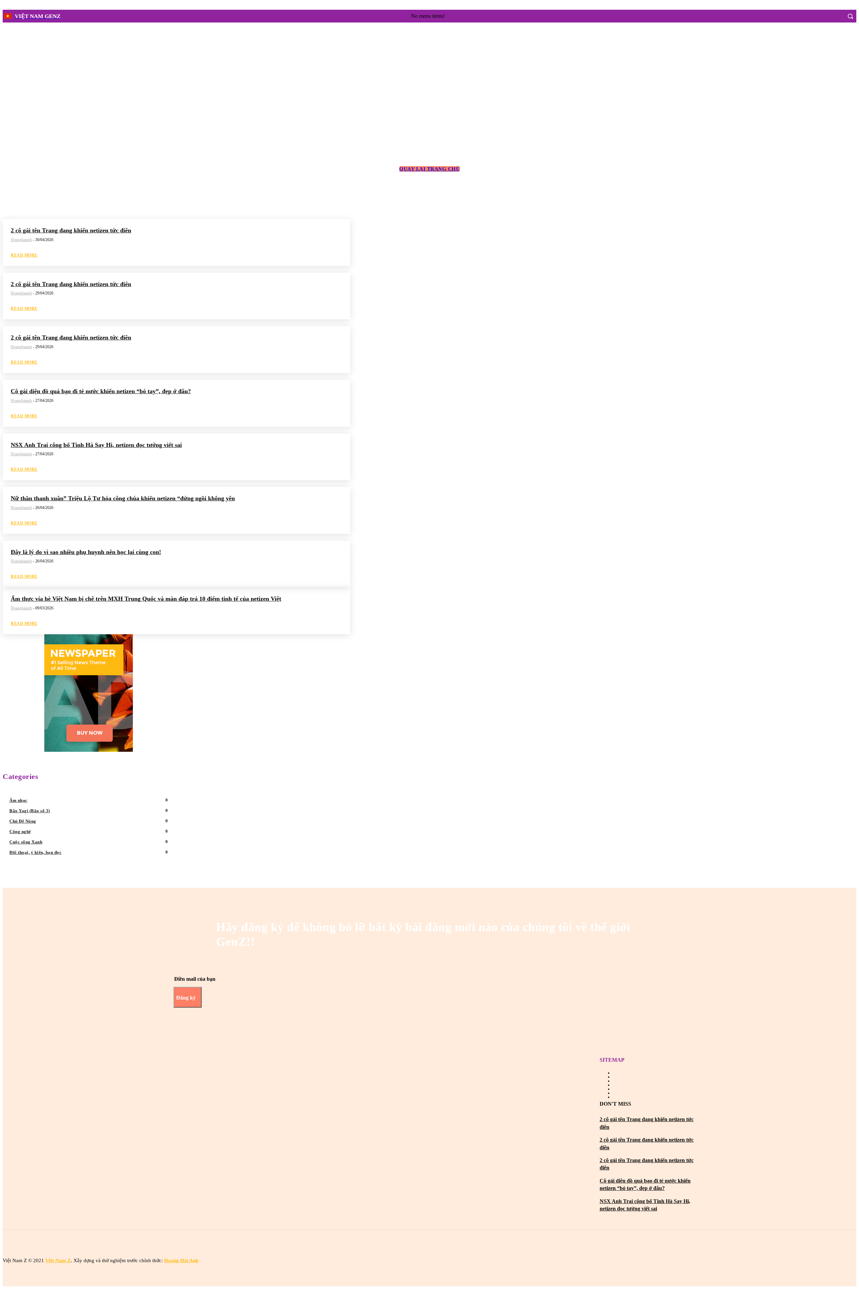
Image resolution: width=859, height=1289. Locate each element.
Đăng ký (186, 998)
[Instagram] (835, 16)
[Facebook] (822, 16)
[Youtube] (435, 1245)
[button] (850, 16)
